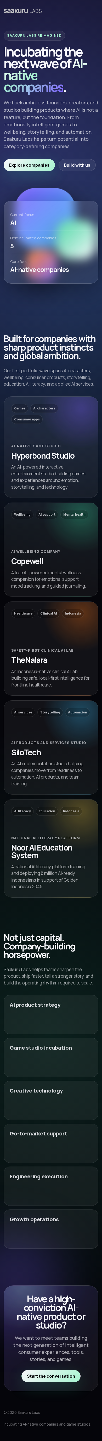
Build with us (77, 165)
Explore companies (29, 165)
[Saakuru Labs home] (23, 10)
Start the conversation (51, 1376)
